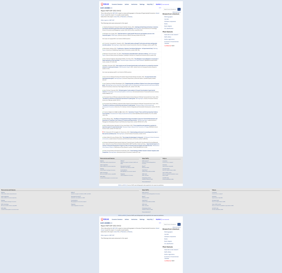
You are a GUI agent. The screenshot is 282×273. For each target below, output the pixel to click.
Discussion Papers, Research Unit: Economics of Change (136, 127)
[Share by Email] (110, 8)
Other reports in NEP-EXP (107, 20)
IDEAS (119, 185)
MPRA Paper (114, 35)
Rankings (142, 4)
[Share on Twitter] (104, 8)
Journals (166, 19)
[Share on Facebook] (105, 8)
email (115, 16)
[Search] (179, 9)
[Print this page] (111, 8)
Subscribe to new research (171, 34)
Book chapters (168, 26)
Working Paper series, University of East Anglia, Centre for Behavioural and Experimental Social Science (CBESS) (132, 85)
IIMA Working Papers (143, 120)
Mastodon (123, 16)
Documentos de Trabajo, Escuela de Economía (121, 113)
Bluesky (130, 16)
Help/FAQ (149, 4)
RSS (118, 16)
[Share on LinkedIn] (108, 8)
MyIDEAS (162, 4)
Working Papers (138, 28)
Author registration (169, 39)
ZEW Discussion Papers (124, 67)
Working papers (168, 16)
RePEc (124, 185)
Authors (127, 4)
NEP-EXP (115, 13)
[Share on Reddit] (107, 8)
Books (166, 23)
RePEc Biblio (167, 37)
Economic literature (117, 4)
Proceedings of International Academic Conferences (119, 91)
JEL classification (168, 28)
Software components (170, 21)
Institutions (134, 4)
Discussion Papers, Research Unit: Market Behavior (132, 60)
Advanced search (177, 12)
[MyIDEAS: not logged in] (159, 7)
